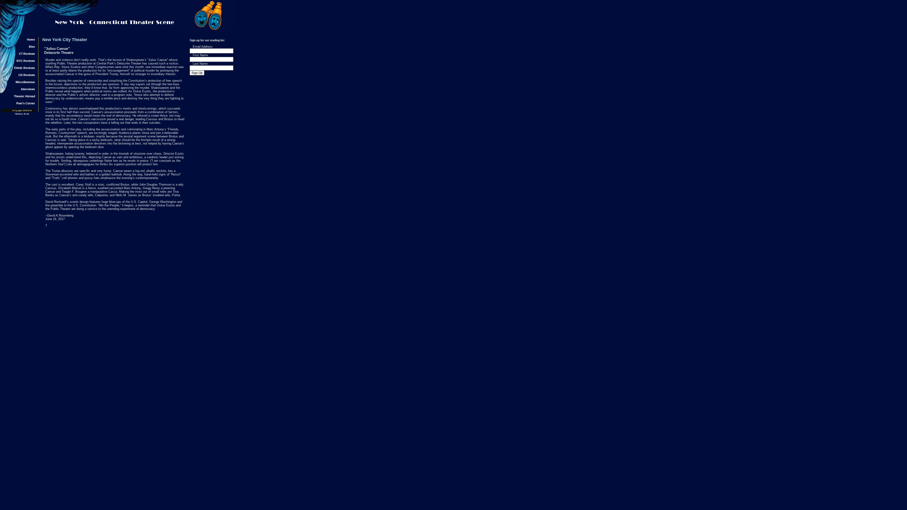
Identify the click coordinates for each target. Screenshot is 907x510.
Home (31, 39)
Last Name (200, 63)
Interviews (28, 89)
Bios (32, 46)
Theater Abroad (24, 96)
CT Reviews (27, 53)
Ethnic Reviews (24, 68)
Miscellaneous (25, 82)
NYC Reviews (26, 61)
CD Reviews (26, 75)
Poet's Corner (25, 103)
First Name (200, 55)
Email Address (203, 46)
